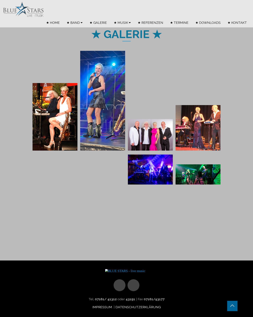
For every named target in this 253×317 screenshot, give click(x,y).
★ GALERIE (98, 22)
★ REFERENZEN (150, 22)
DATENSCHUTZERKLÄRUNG (138, 307)
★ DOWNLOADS (208, 22)
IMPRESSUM (102, 307)
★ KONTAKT (237, 22)
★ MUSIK (121, 22)
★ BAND (73, 22)
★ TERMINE (179, 22)
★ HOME (53, 22)
